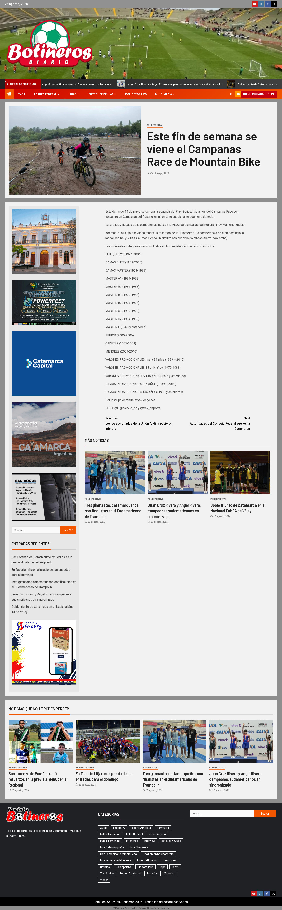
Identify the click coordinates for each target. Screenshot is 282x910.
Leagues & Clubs (171, 840)
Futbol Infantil (134, 834)
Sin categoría (145, 867)
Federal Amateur (18, 768)
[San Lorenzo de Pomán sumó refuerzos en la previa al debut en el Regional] (41, 741)
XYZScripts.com (160, 908)
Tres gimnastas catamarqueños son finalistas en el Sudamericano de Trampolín (113, 511)
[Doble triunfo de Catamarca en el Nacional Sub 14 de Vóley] (240, 472)
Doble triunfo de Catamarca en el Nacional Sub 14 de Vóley (217, 84)
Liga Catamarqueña (112, 847)
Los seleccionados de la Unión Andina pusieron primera (138, 423)
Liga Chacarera (139, 847)
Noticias (105, 867)
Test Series (107, 873)
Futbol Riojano (157, 834)
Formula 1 (163, 827)
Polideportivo (136, 94)
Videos (104, 880)
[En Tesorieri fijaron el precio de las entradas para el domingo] (108, 741)
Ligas (72, 94)
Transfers (152, 873)
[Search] (231, 94)
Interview (149, 840)
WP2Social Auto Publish (125, 908)
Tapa (21, 94)
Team (175, 867)
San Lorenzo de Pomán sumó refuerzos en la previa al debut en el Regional (38, 779)
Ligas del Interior (147, 860)
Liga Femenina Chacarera (158, 853)
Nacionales (169, 860)
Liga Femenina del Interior (115, 860)
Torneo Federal (45, 94)
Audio (103, 827)
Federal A (119, 827)
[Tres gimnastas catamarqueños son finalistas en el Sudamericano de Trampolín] (115, 472)
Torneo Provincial (130, 873)
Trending (169, 873)
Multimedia (163, 94)
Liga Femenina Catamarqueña (118, 853)
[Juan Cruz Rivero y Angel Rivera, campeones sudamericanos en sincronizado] (178, 472)
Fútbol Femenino (100, 94)
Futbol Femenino (110, 834)
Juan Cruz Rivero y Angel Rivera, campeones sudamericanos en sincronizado (118, 84)
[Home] (9, 94)
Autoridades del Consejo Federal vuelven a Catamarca (220, 423)
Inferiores (132, 840)
